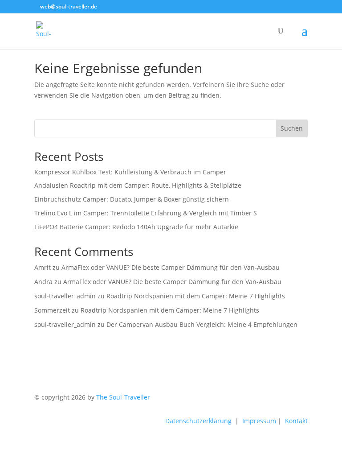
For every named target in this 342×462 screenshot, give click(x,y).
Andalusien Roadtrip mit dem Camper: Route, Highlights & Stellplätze (137, 185)
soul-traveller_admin (65, 296)
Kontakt (296, 421)
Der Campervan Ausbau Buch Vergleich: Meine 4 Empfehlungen (201, 324)
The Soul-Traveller (123, 397)
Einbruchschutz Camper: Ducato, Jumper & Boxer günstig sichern (131, 199)
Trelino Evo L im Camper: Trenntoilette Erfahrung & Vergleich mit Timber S (145, 213)
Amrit (42, 267)
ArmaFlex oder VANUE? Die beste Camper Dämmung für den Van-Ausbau (170, 267)
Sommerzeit (52, 310)
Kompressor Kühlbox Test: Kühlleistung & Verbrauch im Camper (130, 172)
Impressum (259, 421)
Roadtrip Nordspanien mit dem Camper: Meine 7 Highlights (195, 296)
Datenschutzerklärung (198, 421)
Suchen (292, 128)
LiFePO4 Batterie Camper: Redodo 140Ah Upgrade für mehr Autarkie (136, 227)
